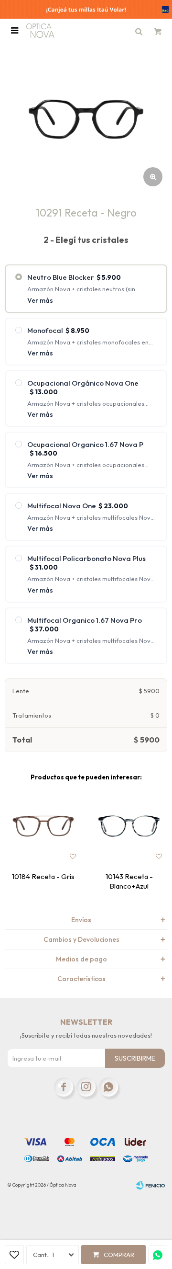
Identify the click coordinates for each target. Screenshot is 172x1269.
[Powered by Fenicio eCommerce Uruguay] (150, 1185)
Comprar (119, 1254)
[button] (138, 31)
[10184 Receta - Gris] (43, 826)
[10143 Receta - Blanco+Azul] (129, 826)
